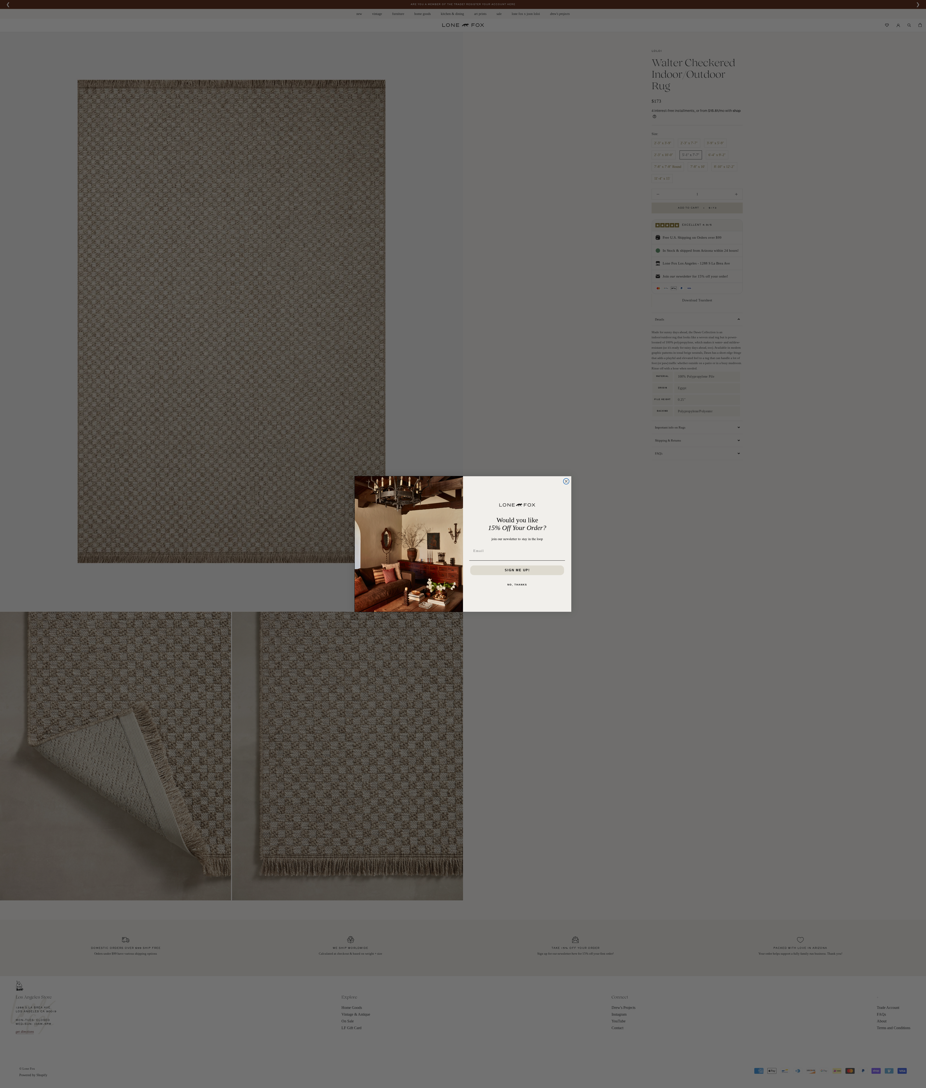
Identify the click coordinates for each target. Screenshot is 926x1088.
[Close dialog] (566, 481)
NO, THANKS (517, 584)
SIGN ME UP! (517, 570)
